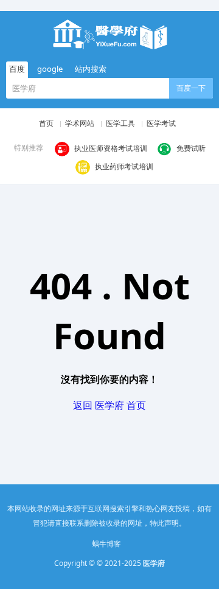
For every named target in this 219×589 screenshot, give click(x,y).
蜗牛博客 (106, 543)
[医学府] (109, 34)
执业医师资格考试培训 (110, 148)
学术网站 (79, 123)
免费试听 (191, 148)
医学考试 (161, 123)
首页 (46, 123)
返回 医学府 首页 (109, 405)
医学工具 (120, 123)
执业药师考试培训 (124, 166)
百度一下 (191, 88)
